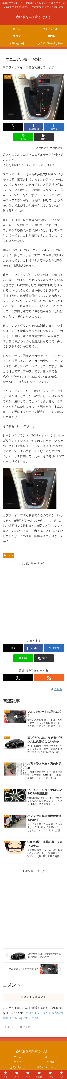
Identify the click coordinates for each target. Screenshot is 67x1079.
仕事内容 (49, 1062)
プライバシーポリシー (49, 1067)
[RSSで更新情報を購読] (49, 677)
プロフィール (49, 1056)
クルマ (10, 555)
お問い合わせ (17, 1067)
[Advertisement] (33, 600)
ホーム (17, 1056)
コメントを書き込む (33, 996)
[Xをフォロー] (18, 677)
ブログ (17, 1062)
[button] (44, 137)
